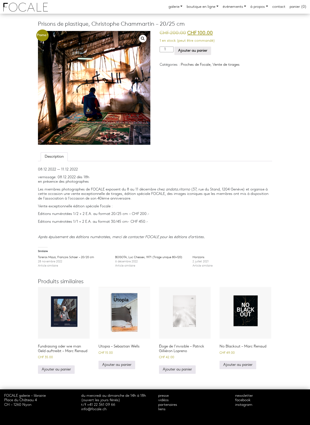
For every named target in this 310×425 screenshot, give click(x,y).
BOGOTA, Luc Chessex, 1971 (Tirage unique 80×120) (148, 257)
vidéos (163, 400)
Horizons (198, 257)
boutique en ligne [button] (201, 7)
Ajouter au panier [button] (56, 369)
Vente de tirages (226, 65)
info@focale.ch (93, 409)
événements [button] (233, 7)
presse (163, 396)
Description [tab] (54, 157)
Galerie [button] (173, 7)
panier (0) (298, 7)
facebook (243, 400)
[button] (143, 38)
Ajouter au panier (192, 51)
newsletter (244, 396)
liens (162, 409)
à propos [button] (257, 7)
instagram (243, 405)
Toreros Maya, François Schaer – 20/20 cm (66, 257)
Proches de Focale (195, 65)
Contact (278, 7)
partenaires (167, 405)
